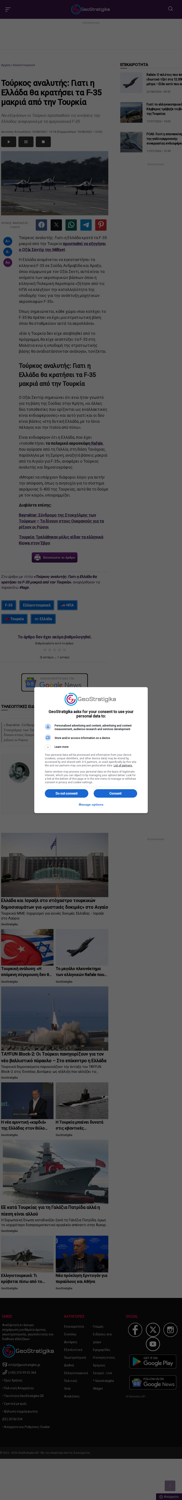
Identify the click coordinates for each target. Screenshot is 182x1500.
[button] (91, 747)
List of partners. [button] (123, 765)
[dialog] (91, 750)
